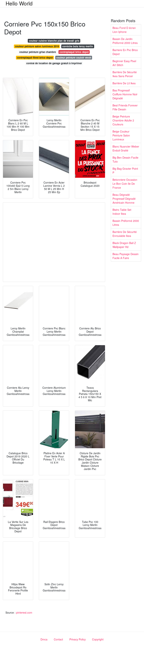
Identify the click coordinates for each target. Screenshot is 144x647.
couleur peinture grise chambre (37, 52)
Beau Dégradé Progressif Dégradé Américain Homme (124, 198)
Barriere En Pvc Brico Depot (125, 52)
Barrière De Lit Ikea (124, 83)
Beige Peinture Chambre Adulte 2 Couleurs (123, 120)
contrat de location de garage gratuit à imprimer (54, 63)
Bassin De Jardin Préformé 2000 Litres (125, 41)
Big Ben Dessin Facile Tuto (125, 159)
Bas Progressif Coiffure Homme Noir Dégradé (124, 94)
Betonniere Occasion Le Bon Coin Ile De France (124, 183)
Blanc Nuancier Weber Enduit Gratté (125, 148)
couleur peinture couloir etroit (73, 57)
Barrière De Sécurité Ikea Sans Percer (124, 74)
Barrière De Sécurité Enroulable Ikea (124, 234)
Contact (58, 639)
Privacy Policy (77, 639)
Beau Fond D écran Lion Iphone (124, 30)
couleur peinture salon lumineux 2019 (37, 46)
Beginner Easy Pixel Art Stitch (124, 63)
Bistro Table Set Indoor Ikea (121, 211)
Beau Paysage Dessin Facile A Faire (125, 256)
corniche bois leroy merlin (77, 46)
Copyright (98, 639)
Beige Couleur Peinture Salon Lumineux (121, 135)
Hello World (19, 3)
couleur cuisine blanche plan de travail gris (54, 40)
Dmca (43, 639)
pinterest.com (24, 612)
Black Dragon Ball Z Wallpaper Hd (124, 245)
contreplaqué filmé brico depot (35, 57)
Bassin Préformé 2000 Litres (125, 223)
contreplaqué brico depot (74, 52)
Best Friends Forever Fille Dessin (125, 107)
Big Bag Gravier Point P (125, 170)
